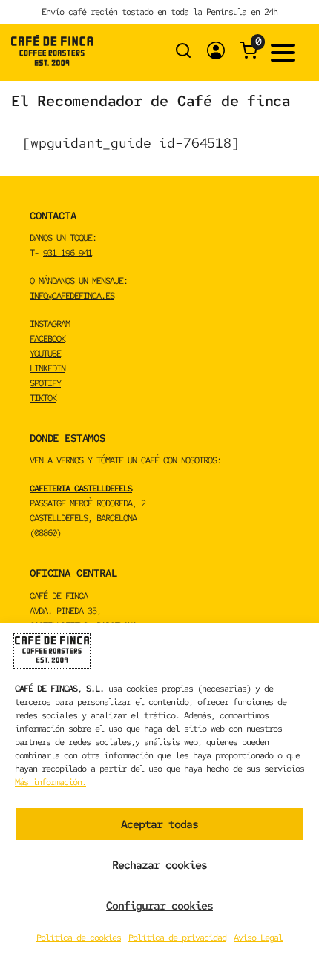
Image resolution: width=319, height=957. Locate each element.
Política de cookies (78, 938)
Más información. (50, 782)
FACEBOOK (47, 339)
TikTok (43, 398)
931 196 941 (67, 253)
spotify (45, 383)
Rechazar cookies (159, 865)
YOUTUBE (45, 354)
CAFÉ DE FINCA (59, 596)
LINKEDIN (47, 368)
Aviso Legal (258, 938)
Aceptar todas (159, 824)
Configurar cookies (159, 905)
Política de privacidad (177, 938)
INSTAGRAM (50, 324)
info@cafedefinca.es (72, 296)
